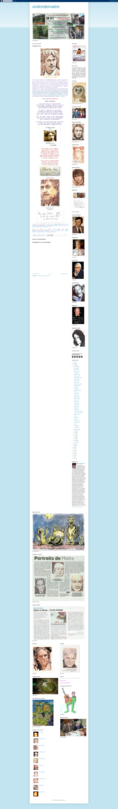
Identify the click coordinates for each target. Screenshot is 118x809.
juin (75, 434)
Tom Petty (76, 419)
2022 (74, 363)
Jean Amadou (76, 425)
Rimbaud (55, 95)
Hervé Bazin (41, 732)
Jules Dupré (76, 401)
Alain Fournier (76, 417)
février (75, 440)
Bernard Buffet (41, 772)
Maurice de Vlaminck (78, 384)
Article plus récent (36, 273)
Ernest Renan (76, 422)
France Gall (76, 392)
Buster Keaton (76, 409)
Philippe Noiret (42, 225)
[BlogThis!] (48, 235)
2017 (74, 448)
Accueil (50, 273)
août (75, 430)
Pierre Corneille (56, 229)
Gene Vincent (76, 379)
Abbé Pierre (41, 765)
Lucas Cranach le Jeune (78, 411)
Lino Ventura (76, 372)
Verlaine (51, 95)
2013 (74, 455)
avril (75, 437)
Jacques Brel (76, 395)
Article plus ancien (64, 273)
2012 (74, 456)
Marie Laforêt (76, 403)
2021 (74, 365)
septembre (76, 429)
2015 (74, 452)
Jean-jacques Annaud (52, 225)
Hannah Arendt (77, 376)
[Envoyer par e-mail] (47, 235)
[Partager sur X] (50, 235)
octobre (75, 368)
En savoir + (63, 96)
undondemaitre (45, 6)
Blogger (63, 800)
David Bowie (41, 785)
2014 (74, 453)
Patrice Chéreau (77, 398)
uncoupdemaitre (81, 463)
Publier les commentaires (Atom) (43, 275)
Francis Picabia (42, 791)
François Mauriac (77, 385)
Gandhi (75, 424)
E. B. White (57, 230)
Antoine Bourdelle (45, 230)
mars (75, 438)
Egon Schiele (76, 369)
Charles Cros (76, 427)
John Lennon (76, 393)
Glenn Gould (76, 406)
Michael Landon (77, 371)
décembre (76, 366)
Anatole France (77, 380)
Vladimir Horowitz (58, 224)
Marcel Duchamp (77, 420)
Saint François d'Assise (78, 412)
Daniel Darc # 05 (42, 752)
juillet (75, 432)
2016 (74, 450)
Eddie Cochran (77, 414)
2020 (74, 444)
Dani (61, 225)
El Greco (48, 224)
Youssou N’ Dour (44, 226)
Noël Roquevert (42, 778)
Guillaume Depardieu (78, 377)
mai (75, 435)
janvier (75, 442)
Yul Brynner (76, 387)
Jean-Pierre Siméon (50, 207)
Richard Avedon (41, 231)
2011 (74, 458)
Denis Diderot (76, 404)
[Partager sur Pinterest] (52, 235)
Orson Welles (76, 388)
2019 (74, 445)
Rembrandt (76, 408)
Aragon (75, 416)
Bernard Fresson (77, 374)
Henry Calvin (76, 400)
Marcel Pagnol (41, 745)
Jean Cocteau (76, 382)
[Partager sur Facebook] (51, 235)
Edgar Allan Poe (77, 396)
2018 (74, 447)
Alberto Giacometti (77, 390)
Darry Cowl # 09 (42, 738)
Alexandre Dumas (42, 758)
